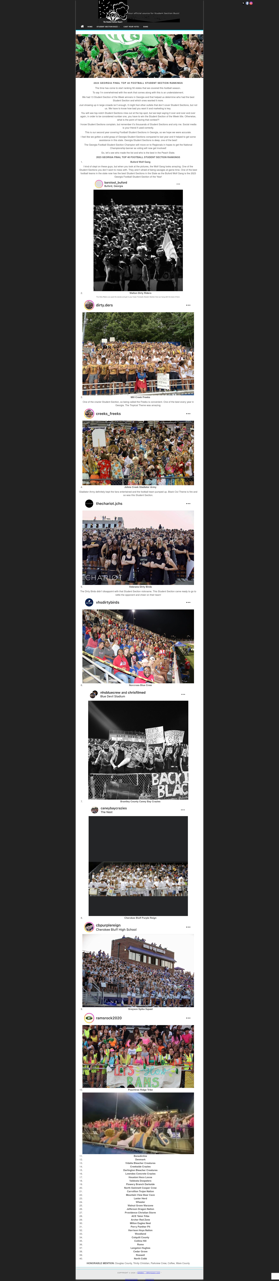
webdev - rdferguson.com (148, 1273)
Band (145, 27)
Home (90, 27)
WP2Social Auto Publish (131, 1280)
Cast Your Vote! (131, 27)
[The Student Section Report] (82, 26)
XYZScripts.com (149, 1280)
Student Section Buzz (107, 27)
